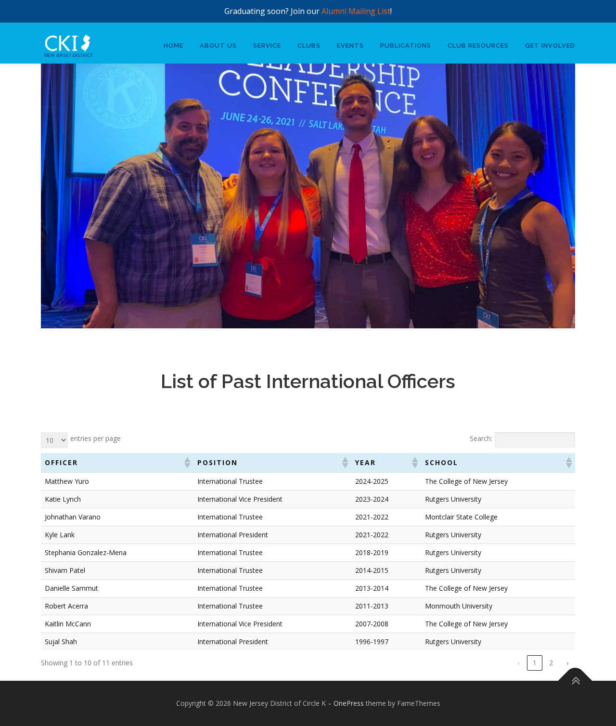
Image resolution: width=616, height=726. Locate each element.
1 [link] (535, 662)
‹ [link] (518, 662)
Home (173, 45)
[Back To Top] (575, 680)
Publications (405, 45)
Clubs (309, 45)
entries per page (95, 438)
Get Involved (550, 45)
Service (267, 45)
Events (350, 45)
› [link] (567, 662)
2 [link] (551, 662)
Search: (481, 438)
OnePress (349, 703)
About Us (218, 45)
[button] (187, 462)
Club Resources (478, 45)
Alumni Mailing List (355, 11)
